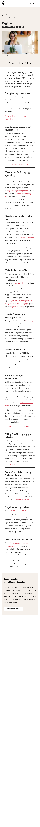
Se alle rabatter (15, 464)
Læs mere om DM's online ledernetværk (20, 426)
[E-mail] (22, 63)
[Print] (20, 63)
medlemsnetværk (22, 499)
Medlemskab (10, 15)
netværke (10, 397)
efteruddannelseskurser (13, 359)
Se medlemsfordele (12, 609)
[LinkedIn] (27, 63)
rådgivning (16, 289)
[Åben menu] (37, 3)
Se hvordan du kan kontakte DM (17, 164)
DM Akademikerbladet (18, 511)
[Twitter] (30, 63)
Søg (30, 3)
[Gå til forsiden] (3, 3)
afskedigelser (20, 283)
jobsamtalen (17, 307)
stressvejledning (27, 237)
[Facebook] (25, 63)
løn (6, 139)
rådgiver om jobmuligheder (17, 191)
